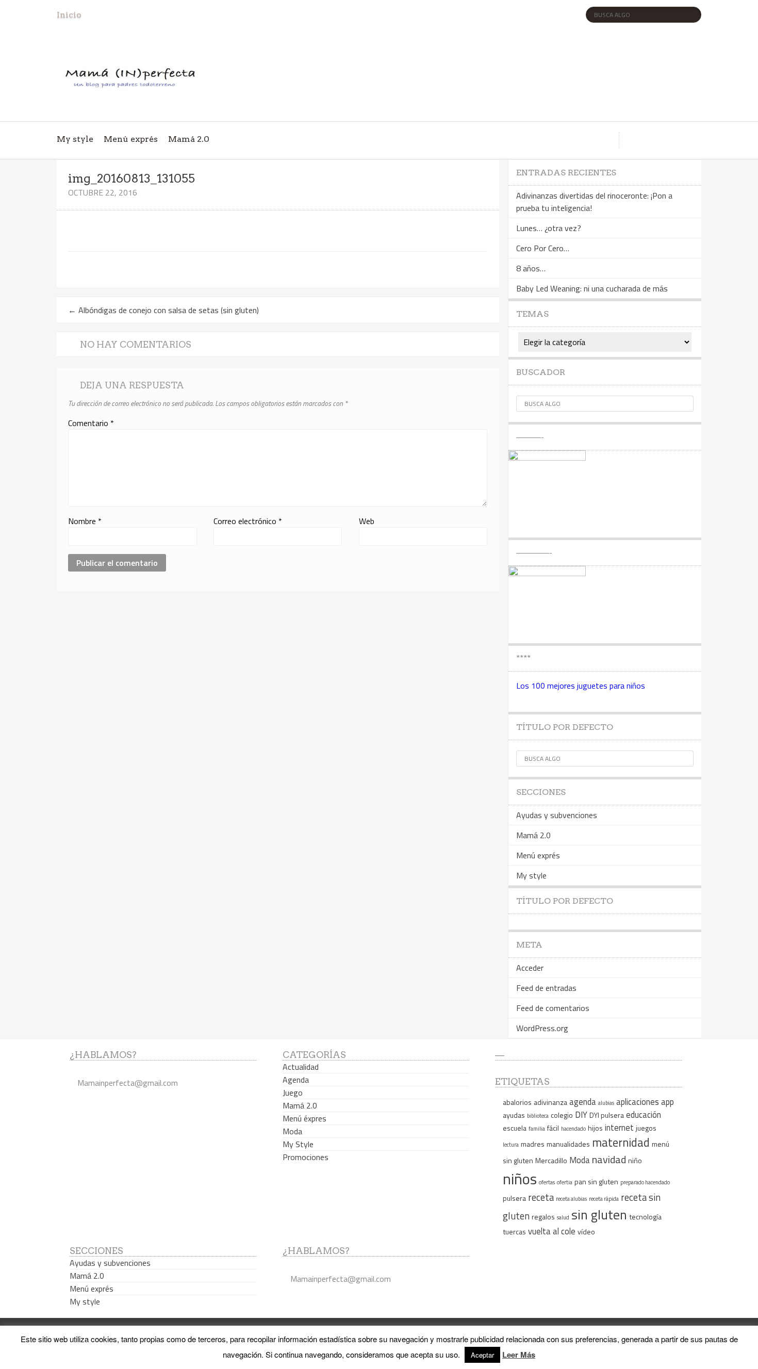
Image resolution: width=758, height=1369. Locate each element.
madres (533, 1143)
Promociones (305, 1157)
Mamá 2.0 (188, 139)
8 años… (531, 268)
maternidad (621, 1142)
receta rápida (604, 1199)
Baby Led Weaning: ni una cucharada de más (592, 288)
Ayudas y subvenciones (556, 815)
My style (75, 139)
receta (541, 1197)
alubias (606, 1103)
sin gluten (599, 1214)
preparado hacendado (645, 1182)
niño (635, 1160)
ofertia (564, 1182)
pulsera (514, 1198)
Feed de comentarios (552, 1008)
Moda (292, 1131)
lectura (511, 1144)
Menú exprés (131, 139)
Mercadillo (551, 1160)
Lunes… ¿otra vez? (548, 228)
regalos (543, 1216)
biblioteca (538, 1116)
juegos (646, 1127)
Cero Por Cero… (542, 248)
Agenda (296, 1079)
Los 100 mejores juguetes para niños (580, 685)
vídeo (586, 1231)
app (667, 1101)
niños (520, 1178)
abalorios (517, 1102)
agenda (582, 1101)
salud (563, 1217)
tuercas (514, 1231)
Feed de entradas (546, 988)
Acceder (529, 967)
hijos (595, 1127)
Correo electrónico (247, 521)
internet (619, 1127)
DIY (581, 1114)
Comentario (91, 423)
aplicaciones (637, 1101)
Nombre (85, 521)
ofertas (547, 1182)
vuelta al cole (551, 1231)
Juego (293, 1092)
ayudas (514, 1115)
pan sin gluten (596, 1181)
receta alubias (571, 1199)
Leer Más (518, 1354)
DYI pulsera (606, 1115)
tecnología (645, 1216)
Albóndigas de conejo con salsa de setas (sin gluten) (163, 310)
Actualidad (301, 1067)
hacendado (573, 1128)
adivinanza (550, 1102)
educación (643, 1114)
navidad (609, 1159)
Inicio (69, 15)
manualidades (568, 1143)
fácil (553, 1127)
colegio (562, 1115)
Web (366, 521)
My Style (298, 1144)
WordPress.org (542, 1028)
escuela (514, 1127)
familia (537, 1128)
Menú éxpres (304, 1118)
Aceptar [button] (482, 1355)
